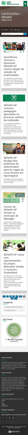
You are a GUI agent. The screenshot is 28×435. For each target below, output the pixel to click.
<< (4, 296)
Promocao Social (10, 310)
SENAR (3, 404)
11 (20, 296)
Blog (12, 29)
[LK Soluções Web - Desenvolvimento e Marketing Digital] (14, 431)
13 (12, 298)
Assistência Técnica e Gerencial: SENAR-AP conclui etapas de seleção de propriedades (14, 66)
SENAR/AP (5, 29)
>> (15, 298)
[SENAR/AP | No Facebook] (2, 418)
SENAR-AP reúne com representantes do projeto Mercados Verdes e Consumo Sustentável (14, 263)
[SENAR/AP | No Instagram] (6, 418)
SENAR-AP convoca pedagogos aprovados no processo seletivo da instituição (14, 113)
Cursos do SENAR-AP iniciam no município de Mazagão (11, 212)
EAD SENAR (4, 406)
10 (16, 296)
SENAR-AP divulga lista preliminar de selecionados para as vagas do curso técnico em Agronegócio (14, 166)
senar (18, 29)
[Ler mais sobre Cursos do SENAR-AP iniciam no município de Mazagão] (14, 196)
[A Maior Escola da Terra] (14, 330)
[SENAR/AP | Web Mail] (13, 418)
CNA (3, 402)
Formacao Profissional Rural (14, 307)
